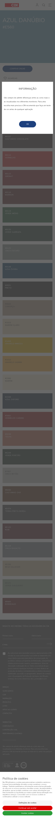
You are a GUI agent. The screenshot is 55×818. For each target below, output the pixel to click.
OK (27, 124)
